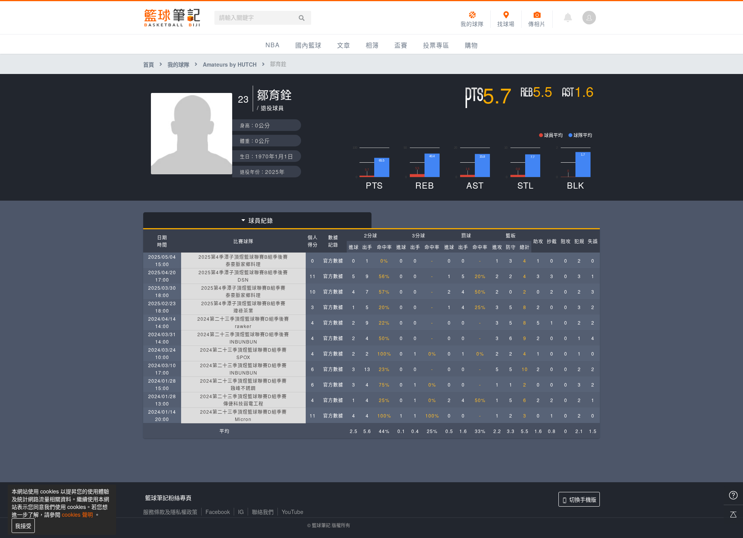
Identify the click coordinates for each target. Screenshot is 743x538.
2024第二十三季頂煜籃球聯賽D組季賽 (243, 349)
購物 (471, 45)
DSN (243, 279)
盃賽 (400, 45)
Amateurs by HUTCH (230, 64)
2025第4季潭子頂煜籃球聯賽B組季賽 (243, 287)
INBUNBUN (243, 341)
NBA (272, 44)
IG (241, 512)
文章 (343, 45)
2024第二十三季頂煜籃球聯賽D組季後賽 (243, 318)
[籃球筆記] (172, 17)
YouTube (292, 512)
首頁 (148, 64)
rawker (243, 326)
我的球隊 (178, 64)
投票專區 (436, 45)
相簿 (372, 45)
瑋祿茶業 (243, 310)
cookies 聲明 (77, 514)
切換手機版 (582, 499)
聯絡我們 (263, 512)
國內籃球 (308, 45)
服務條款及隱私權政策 (170, 512)
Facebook (217, 512)
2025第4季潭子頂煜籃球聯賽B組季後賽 (243, 256)
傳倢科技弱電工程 (243, 403)
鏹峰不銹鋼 (243, 388)
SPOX (243, 357)
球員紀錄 (260, 220)
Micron (243, 419)
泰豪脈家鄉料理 (243, 264)
